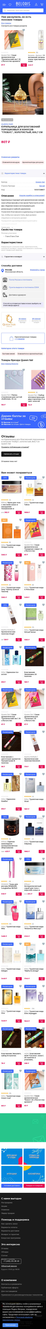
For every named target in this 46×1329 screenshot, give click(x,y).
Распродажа (6, 1203)
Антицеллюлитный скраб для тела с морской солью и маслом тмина (32, 888)
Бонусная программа (10, 1238)
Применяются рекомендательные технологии (22, 1295)
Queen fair (40, 182)
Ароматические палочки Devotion (32, 759)
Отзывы (4, 1248)
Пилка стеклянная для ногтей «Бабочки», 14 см (11, 397)
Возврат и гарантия (10, 1234)
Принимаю (10, 1325)
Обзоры (4, 1252)
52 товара (22, 318)
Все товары (6, 23)
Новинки (5, 1210)
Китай (42, 186)
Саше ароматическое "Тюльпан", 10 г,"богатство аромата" (31, 718)
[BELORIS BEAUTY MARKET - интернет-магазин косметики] (23, 4)
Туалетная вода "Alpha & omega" (33, 970)
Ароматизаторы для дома (32, 162)
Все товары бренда (9, 364)
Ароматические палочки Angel (8, 632)
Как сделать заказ (9, 1224)
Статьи (4, 1255)
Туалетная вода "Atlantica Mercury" (33, 928)
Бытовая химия (8, 354)
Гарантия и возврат (13, 257)
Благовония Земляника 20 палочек (30, 674)
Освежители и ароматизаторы (30, 354)
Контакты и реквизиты (11, 1284)
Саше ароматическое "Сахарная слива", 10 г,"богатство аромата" (33, 549)
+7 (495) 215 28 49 (11, 1261)
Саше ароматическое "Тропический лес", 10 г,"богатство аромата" (11, 718)
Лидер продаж (7, 1213)
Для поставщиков (9, 1291)
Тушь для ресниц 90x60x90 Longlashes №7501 (9, 886)
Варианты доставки (10, 1231)
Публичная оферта (9, 1288)
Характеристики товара (15, 173)
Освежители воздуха (10, 162)
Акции (4, 1206)
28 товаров (36, 318)
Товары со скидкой (34, 1186)
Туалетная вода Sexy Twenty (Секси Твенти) (10, 589)
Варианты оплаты (9, 1227)
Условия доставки (12, 1186)
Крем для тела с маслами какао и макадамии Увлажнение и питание (10, 507)
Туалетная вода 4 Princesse (33, 589)
